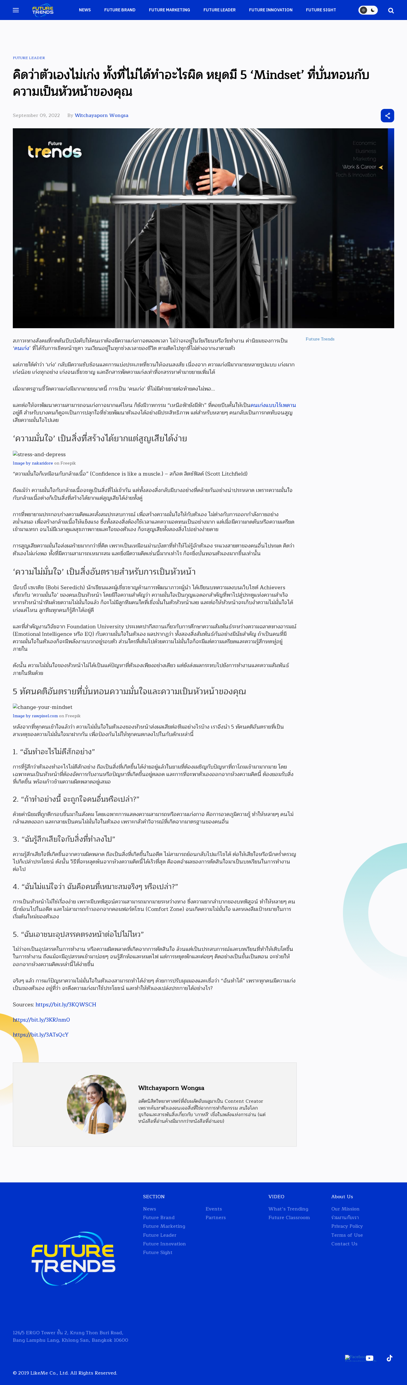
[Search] (388, 10)
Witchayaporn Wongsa (101, 115)
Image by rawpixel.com (35, 715)
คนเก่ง (21, 348)
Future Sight (321, 10)
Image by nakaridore (33, 463)
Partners (216, 1218)
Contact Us (344, 1244)
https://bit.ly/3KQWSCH (65, 1004)
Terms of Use (347, 1235)
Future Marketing (169, 10)
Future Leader (220, 10)
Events (214, 1209)
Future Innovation (271, 10)
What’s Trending (288, 1209)
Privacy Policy (347, 1226)
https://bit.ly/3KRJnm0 (41, 1019)
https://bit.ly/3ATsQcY (41, 1034)
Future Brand (120, 10)
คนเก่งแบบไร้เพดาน (273, 405)
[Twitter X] (354, 115)
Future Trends (320, 339)
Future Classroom (289, 1218)
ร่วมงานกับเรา (345, 1218)
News (85, 10)
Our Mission (345, 1209)
